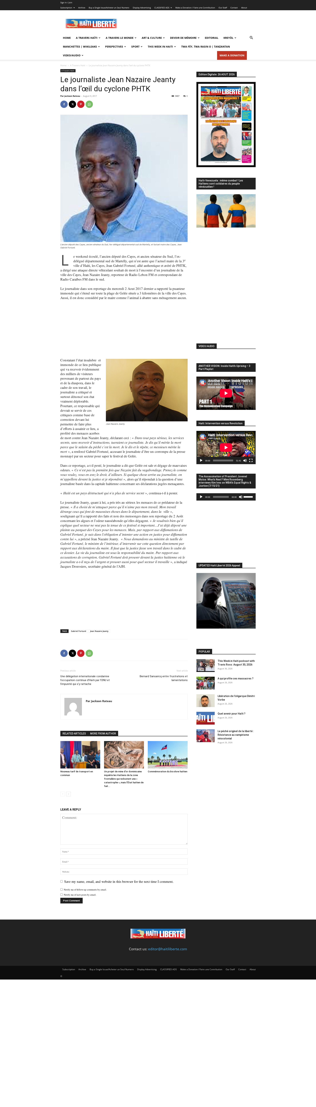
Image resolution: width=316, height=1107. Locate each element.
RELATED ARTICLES (74, 733)
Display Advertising (142, 7)
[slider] (249, 496)
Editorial (211, 38)
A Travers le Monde (119, 38)
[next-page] (68, 794)
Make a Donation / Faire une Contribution (195, 7)
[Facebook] (64, 104)
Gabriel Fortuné (78, 631)
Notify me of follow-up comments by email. (85, 889)
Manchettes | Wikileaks (80, 46)
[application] (226, 447)
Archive (81, 7)
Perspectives (114, 46)
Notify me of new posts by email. (80, 894)
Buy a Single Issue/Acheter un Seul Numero (109, 7)
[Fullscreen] (251, 460)
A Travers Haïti (86, 38)
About (244, 7)
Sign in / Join (66, 2)
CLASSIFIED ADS (161, 7)
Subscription (66, 7)
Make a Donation (232, 55)
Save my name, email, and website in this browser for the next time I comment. (119, 881)
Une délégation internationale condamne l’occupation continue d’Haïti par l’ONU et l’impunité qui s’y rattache (85, 680)
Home (67, 38)
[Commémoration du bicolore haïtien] (168, 754)
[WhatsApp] (89, 104)
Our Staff (223, 7)
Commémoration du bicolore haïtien (167, 771)
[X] (72, 104)
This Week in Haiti (160, 46)
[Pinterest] (80, 104)
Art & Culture (152, 38)
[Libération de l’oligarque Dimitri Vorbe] (205, 700)
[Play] (201, 460)
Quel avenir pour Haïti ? (231, 713)
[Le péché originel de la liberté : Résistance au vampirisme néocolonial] (205, 735)
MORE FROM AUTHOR (103, 733)
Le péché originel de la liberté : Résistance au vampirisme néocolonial (236, 735)
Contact (234, 7)
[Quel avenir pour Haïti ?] (205, 718)
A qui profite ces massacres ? (235, 678)
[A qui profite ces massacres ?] (205, 683)
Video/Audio (71, 55)
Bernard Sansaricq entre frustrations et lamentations (164, 678)
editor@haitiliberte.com (167, 949)
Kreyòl (228, 38)
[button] (251, 37)
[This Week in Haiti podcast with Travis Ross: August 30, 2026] (205, 665)
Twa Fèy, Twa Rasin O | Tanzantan (205, 46)
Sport (135, 46)
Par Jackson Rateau (70, 96)
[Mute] (245, 460)
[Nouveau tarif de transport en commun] (80, 754)
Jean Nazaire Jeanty (99, 631)
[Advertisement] (189, 23)
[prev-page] (62, 794)
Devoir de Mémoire (183, 38)
